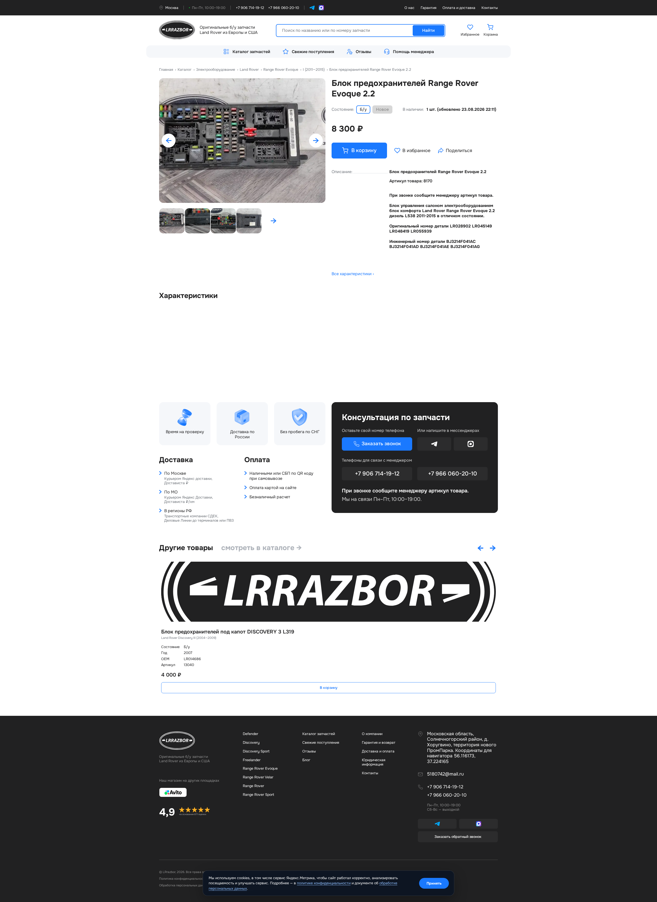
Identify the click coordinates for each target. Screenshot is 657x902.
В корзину (328, 687)
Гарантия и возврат (378, 742)
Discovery (251, 742)
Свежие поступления (313, 51)
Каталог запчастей (251, 51)
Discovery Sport (256, 751)
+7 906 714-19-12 (377, 473)
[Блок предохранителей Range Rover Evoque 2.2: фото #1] (242, 140)
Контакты (489, 8)
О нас (409, 8)
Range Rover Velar (258, 777)
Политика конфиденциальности (182, 878)
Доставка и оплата (378, 751)
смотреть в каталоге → (261, 547)
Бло (306, 760)
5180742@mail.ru (445, 774)
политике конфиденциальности (324, 883)
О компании (372, 733)
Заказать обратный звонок (457, 836)
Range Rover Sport (258, 794)
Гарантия (428, 8)
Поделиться (459, 150)
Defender (250, 733)
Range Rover (253, 786)
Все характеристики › (353, 274)
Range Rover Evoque (260, 768)
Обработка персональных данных (184, 885)
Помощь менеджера (413, 51)
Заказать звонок (381, 444)
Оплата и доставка (458, 8)
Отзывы (363, 51)
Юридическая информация (373, 762)
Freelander (251, 760)
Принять (434, 883)
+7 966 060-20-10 (452, 473)
